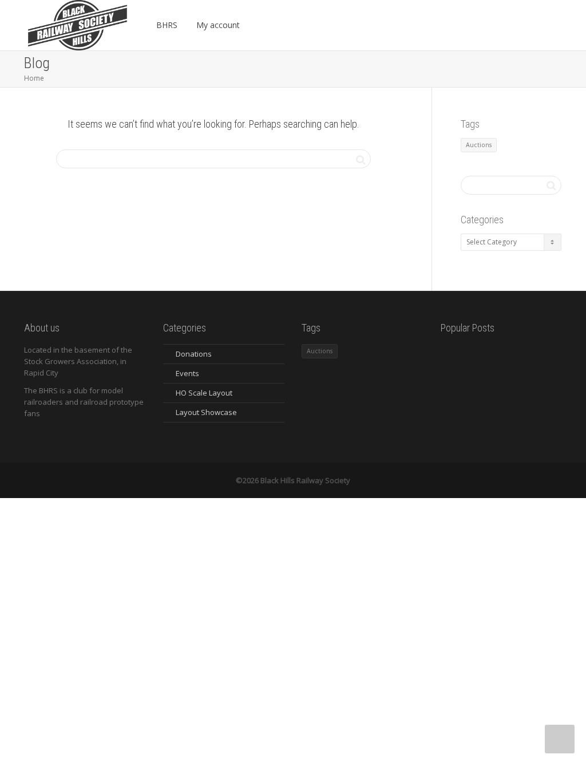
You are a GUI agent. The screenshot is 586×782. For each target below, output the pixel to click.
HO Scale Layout (204, 393)
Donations (194, 354)
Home (34, 78)
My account (219, 24)
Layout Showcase (206, 412)
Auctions (479, 145)
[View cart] (263, 25)
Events (187, 373)
